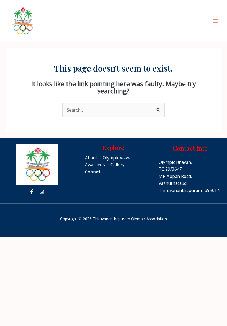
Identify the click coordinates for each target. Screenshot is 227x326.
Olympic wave (116, 158)
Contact (92, 172)
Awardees (95, 165)
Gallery (117, 165)
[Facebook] (31, 191)
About (91, 158)
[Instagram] (41, 191)
